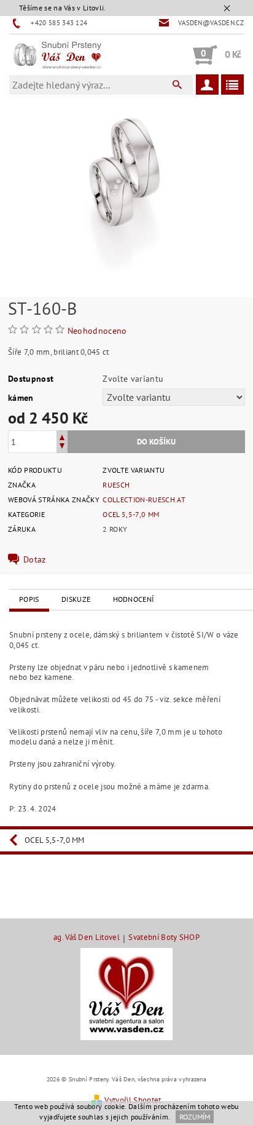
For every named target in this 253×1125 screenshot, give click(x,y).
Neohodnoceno (97, 330)
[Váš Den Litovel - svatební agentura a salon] (126, 993)
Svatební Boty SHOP (164, 937)
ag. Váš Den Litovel (86, 937)
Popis (29, 599)
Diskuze (75, 599)
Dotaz (34, 559)
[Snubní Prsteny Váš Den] (57, 55)
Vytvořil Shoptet (132, 1100)
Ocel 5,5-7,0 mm (131, 514)
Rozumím (194, 1116)
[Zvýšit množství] (62, 436)
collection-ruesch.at (144, 499)
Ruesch (116, 484)
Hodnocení (133, 599)
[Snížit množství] (62, 447)
